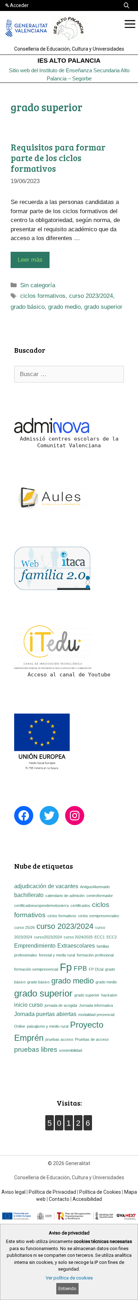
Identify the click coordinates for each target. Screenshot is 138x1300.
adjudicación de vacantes (46, 886)
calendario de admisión (65, 895)
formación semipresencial (36, 969)
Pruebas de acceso (92, 1039)
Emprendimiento (35, 946)
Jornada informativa (96, 1005)
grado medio (64, 306)
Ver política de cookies (69, 1278)
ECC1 (99, 937)
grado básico (28, 306)
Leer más (30, 259)
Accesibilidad (87, 1199)
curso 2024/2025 (78, 937)
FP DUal (96, 969)
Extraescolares (76, 946)
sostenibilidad (70, 1050)
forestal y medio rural (57, 955)
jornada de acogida (61, 1005)
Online (19, 1026)
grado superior (103, 306)
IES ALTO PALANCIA (69, 60)
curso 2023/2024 (91, 296)
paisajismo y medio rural (47, 1026)
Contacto (59, 1199)
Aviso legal (13, 1192)
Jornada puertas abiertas (45, 1014)
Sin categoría (37, 285)
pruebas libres (35, 1049)
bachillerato (29, 895)
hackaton (109, 995)
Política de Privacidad (52, 1192)
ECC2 (112, 937)
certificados (80, 905)
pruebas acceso (59, 1039)
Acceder (19, 5)
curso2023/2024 (48, 937)
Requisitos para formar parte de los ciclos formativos (58, 157)
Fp (66, 967)
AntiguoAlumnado (95, 887)
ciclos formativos (42, 296)
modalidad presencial (96, 1014)
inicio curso (28, 1005)
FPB (80, 968)
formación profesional (95, 955)
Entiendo (67, 1288)
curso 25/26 (24, 927)
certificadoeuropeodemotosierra (41, 905)
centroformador (99, 895)
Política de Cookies (100, 1192)
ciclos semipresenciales (98, 916)
